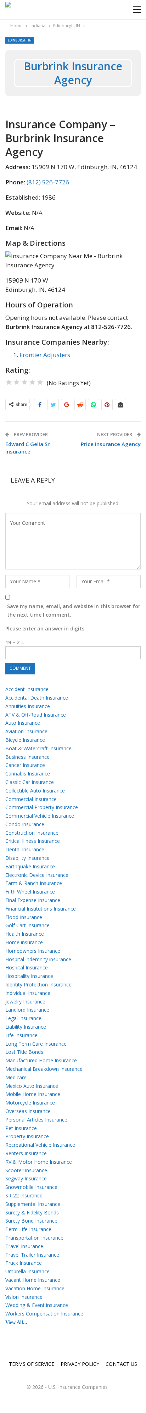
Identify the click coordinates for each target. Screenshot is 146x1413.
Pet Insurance (21, 1128)
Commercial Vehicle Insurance (39, 815)
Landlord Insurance (27, 1009)
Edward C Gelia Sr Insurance (27, 447)
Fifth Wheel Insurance (30, 891)
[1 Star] (8, 382)
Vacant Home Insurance (32, 1279)
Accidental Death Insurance (36, 697)
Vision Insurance (24, 1297)
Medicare (16, 1077)
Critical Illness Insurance (32, 841)
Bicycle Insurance (25, 739)
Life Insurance (21, 1035)
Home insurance (24, 942)
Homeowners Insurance (32, 950)
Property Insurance (27, 1136)
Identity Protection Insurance (38, 984)
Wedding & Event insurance (36, 1305)
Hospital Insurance (26, 967)
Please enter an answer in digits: (45, 628)
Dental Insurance (24, 849)
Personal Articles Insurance (36, 1119)
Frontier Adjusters (44, 355)
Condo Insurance (24, 824)
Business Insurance (27, 756)
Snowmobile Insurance (31, 1187)
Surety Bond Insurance (31, 1220)
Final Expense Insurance (32, 900)
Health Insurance (24, 933)
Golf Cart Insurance (27, 925)
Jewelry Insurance (25, 1001)
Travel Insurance (24, 1246)
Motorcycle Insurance (30, 1102)
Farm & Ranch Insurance (33, 883)
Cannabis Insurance (27, 773)
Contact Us (121, 1364)
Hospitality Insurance (29, 976)
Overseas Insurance (28, 1111)
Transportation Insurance (34, 1237)
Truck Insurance (23, 1262)
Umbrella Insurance (27, 1271)
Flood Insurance (23, 917)
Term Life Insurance (28, 1229)
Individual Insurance (27, 993)
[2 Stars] (16, 382)
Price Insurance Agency (111, 443)
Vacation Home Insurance (34, 1288)
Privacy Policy (80, 1364)
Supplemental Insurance (32, 1204)
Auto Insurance (22, 722)
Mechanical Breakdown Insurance (44, 1069)
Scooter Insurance (26, 1170)
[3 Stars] (24, 382)
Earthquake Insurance (30, 866)
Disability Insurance (27, 858)
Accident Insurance (27, 689)
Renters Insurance (26, 1153)
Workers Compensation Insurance (44, 1313)
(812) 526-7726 (48, 182)
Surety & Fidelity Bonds (32, 1212)
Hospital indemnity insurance (38, 959)
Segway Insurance (26, 1178)
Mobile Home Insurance (32, 1094)
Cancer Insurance (25, 765)
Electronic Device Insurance (36, 875)
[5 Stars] (40, 382)
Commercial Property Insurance (41, 807)
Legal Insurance (23, 1018)
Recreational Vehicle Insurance (40, 1144)
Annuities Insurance (27, 706)
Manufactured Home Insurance (41, 1060)
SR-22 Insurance (24, 1195)
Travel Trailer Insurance (32, 1254)
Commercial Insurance (31, 799)
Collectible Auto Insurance (35, 790)
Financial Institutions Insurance (40, 908)
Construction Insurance (31, 832)
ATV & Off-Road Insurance (35, 714)
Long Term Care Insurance (36, 1043)
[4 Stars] (32, 382)
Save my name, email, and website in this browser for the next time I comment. (73, 610)
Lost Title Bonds (24, 1051)
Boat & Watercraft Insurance (38, 748)
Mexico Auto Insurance (31, 1086)
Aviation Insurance (26, 731)
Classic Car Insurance (29, 782)
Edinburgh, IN (20, 40)
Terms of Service (31, 1364)
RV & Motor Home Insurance (38, 1161)
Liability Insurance (25, 1026)
